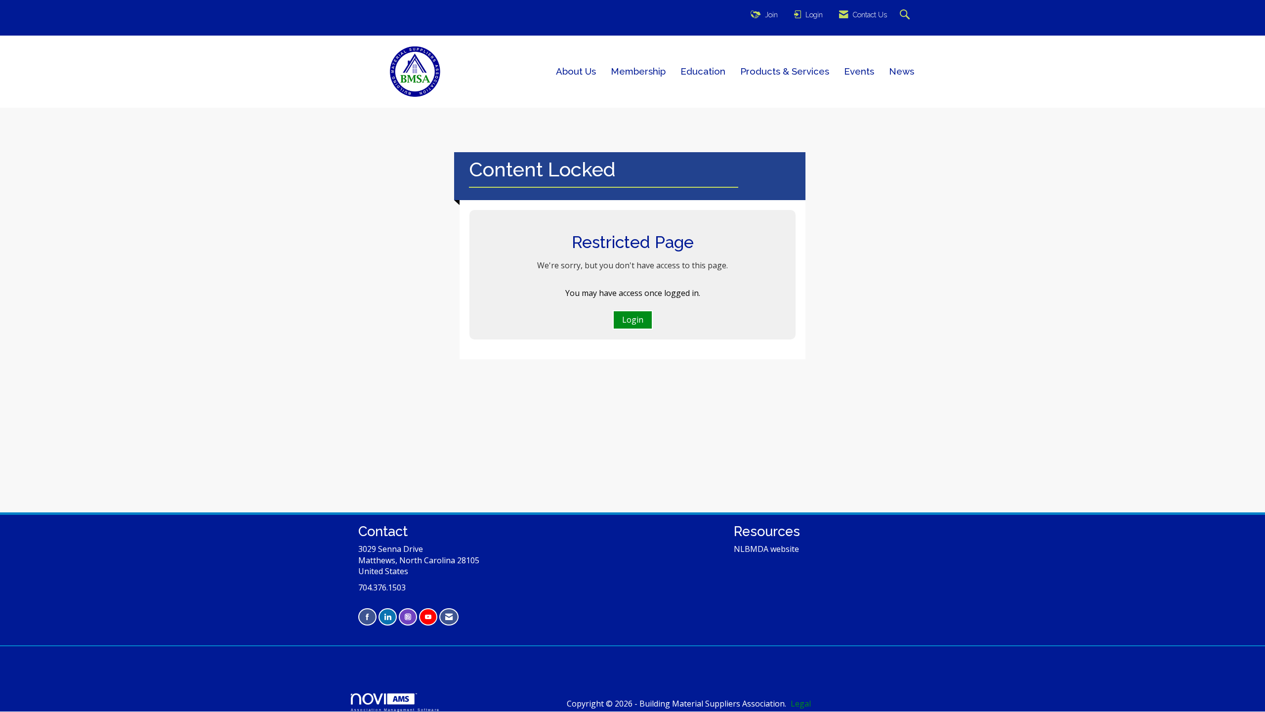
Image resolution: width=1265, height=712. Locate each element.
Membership (638, 71)
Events (859, 71)
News (901, 71)
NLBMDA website (766, 549)
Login (632, 319)
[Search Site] (906, 15)
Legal (801, 703)
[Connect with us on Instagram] (408, 617)
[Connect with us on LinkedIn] (388, 617)
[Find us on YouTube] (428, 617)
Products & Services (784, 71)
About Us (576, 71)
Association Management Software (395, 710)
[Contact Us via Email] (449, 617)
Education (702, 71)
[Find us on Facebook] (367, 617)
